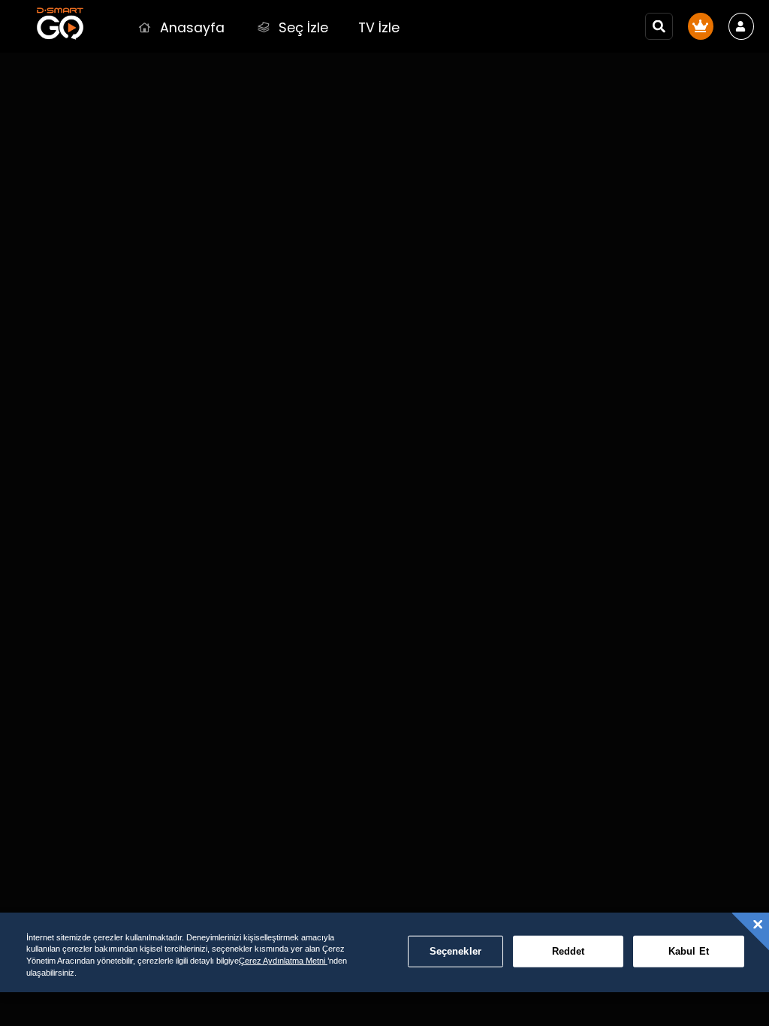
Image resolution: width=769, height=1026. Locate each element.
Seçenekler (455, 951)
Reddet (568, 951)
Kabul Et (688, 951)
